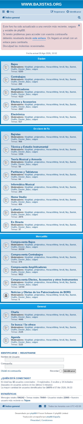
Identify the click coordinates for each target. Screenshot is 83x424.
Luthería (16, 209)
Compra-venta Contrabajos (27, 254)
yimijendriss (39, 67)
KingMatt (29, 67)
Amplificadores (20, 89)
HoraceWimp (52, 67)
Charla (15, 312)
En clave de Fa (42, 128)
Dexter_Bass (24, 69)
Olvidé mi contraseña (11, 371)
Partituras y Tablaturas (24, 171)
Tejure (27, 400)
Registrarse (28, 353)
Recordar (54, 371)
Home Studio (19, 197)
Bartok (73, 67)
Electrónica (18, 114)
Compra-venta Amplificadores (29, 267)
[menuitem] (10, 11)
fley (67, 67)
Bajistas (15, 134)
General (41, 306)
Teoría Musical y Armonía (26, 159)
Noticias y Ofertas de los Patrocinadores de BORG (41, 292)
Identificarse (9, 353)
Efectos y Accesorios (23, 101)
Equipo (41, 58)
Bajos (14, 64)
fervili (61, 67)
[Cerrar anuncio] (78, 25)
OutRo (14, 69)
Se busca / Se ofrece (23, 324)
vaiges (35, 69)
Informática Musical (23, 184)
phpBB (33, 413)
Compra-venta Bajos (23, 242)
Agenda (15, 337)
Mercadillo (41, 236)
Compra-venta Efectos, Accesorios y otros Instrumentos (44, 279)
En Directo (17, 222)
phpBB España (53, 417)
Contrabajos (18, 76)
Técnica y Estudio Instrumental (29, 146)
